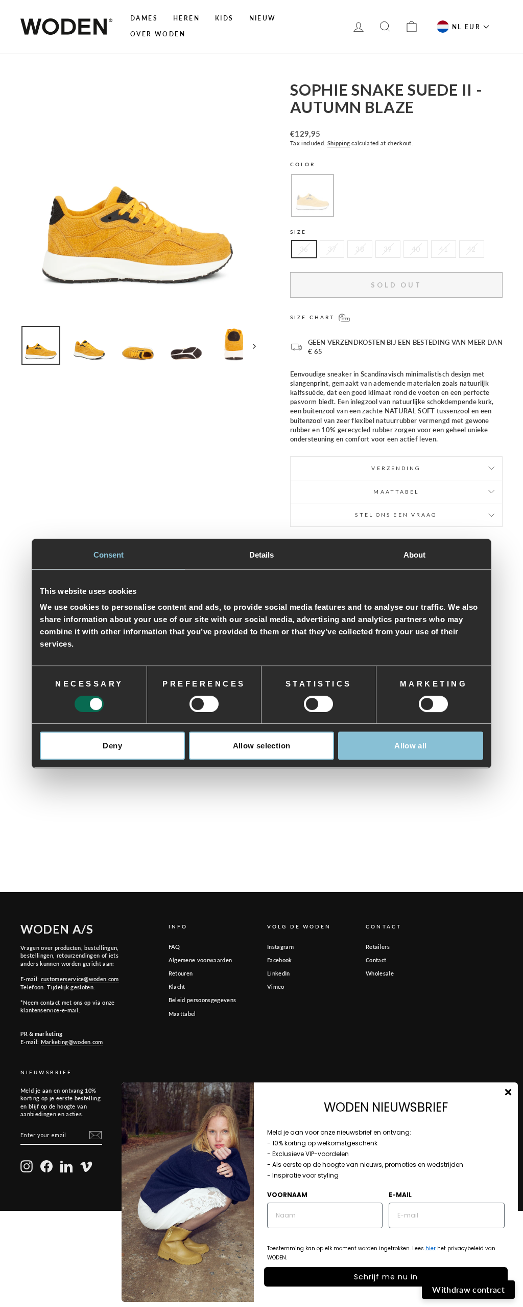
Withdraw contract (468, 1289)
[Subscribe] (95, 1135)
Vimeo (275, 986)
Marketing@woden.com (72, 1041)
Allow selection (262, 745)
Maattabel (182, 1013)
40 (416, 249)
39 (388, 249)
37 (332, 249)
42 (471, 249)
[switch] (204, 704)
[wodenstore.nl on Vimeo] (86, 1166)
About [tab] (414, 554)
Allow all (410, 745)
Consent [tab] (108, 554)
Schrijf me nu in (386, 1277)
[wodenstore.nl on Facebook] (46, 1166)
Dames (144, 18)
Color (303, 164)
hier (430, 1248)
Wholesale (380, 973)
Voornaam (287, 1194)
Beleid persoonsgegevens (202, 999)
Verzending (396, 468)
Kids (224, 18)
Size (298, 232)
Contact (376, 960)
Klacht (177, 986)
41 (443, 249)
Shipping (338, 143)
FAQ (174, 946)
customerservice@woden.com (80, 979)
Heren (186, 18)
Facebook (279, 960)
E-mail (400, 1194)
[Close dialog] (508, 1092)
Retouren (181, 973)
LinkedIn (278, 973)
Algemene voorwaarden (200, 960)
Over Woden (157, 34)
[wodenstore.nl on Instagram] (26, 1166)
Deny (112, 745)
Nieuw (262, 18)
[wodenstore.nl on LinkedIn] (66, 1166)
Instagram (280, 946)
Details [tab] (261, 554)
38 (359, 249)
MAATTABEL (396, 492)
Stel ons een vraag (396, 515)
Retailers (378, 946)
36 (304, 249)
